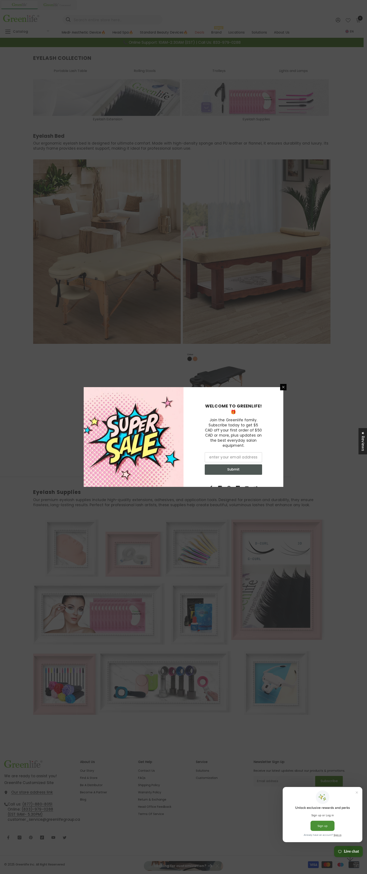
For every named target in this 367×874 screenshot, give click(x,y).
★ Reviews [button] (363, 441)
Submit (233, 469)
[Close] (283, 387)
